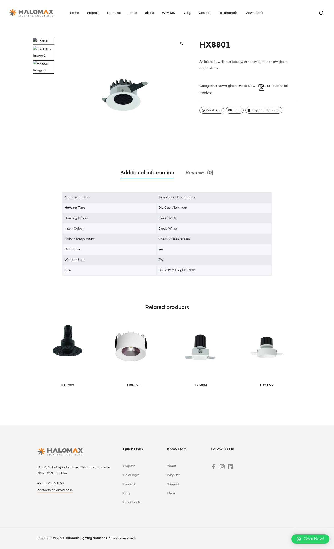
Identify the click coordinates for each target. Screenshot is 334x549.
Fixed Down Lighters (254, 86)
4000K (185, 239)
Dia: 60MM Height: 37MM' (177, 270)
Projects (93, 13)
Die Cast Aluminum (172, 207)
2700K (163, 239)
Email (237, 110)
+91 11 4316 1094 (50, 483)
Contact (204, 13)
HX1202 (67, 385)
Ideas (133, 13)
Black (162, 218)
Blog (186, 13)
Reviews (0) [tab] (199, 172)
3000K (174, 239)
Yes (161, 249)
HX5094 (200, 385)
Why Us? (173, 475)
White (172, 218)
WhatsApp (214, 110)
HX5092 (266, 385)
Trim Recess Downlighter (176, 197)
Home (74, 13)
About (149, 13)
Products (114, 13)
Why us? (168, 13)
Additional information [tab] (147, 172)
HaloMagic (131, 475)
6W (160, 259)
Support (173, 484)
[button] (181, 43)
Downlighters (227, 86)
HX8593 (133, 385)
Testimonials (227, 13)
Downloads (254, 13)
